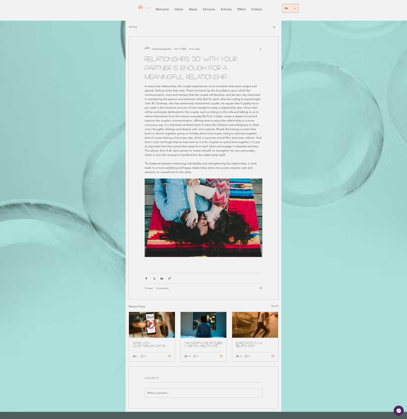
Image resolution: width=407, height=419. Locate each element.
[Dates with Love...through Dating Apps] (152, 325)
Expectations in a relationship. (249, 344)
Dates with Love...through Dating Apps (149, 344)
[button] (274, 27)
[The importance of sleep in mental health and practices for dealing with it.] (204, 325)
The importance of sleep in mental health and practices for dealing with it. (203, 344)
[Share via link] (169, 278)
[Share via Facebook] (146, 278)
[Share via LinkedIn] (161, 278)
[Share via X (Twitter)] (153, 278)
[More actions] (260, 49)
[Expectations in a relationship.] (255, 325)
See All (274, 306)
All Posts (133, 26)
